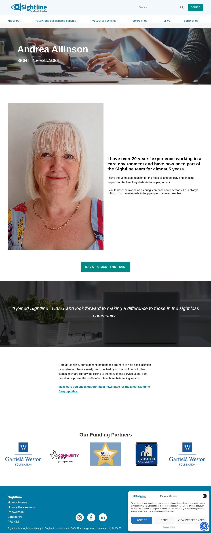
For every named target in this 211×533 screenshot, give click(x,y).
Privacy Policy (169, 527)
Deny (164, 520)
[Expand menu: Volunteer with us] (118, 21)
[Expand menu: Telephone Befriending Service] (78, 21)
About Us (13, 21)
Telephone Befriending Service (56, 21)
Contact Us (191, 21)
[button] (204, 496)
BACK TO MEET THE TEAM (105, 266)
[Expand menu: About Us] (21, 21)
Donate (195, 7)
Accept (142, 520)
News (167, 21)
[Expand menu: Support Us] (149, 21)
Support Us (140, 21)
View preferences (191, 520)
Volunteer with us (104, 21)
